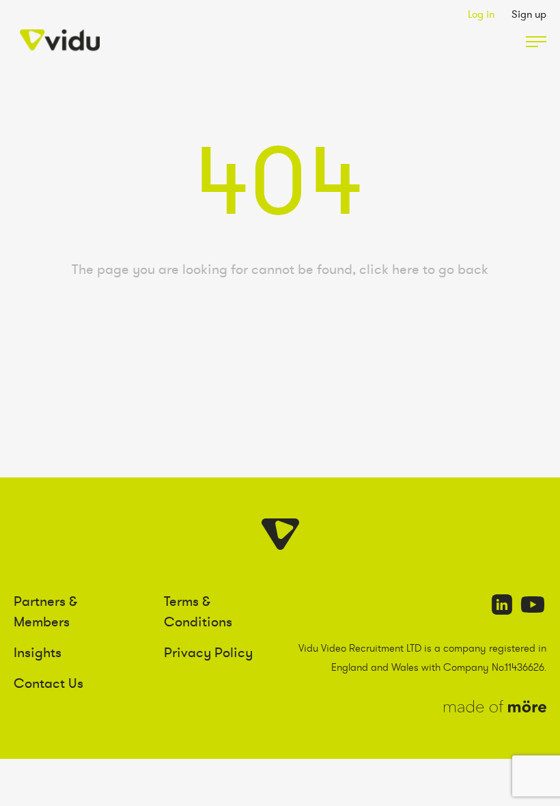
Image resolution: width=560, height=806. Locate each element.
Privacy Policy (208, 652)
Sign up (529, 14)
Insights (37, 652)
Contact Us (48, 683)
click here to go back (423, 269)
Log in (481, 14)
